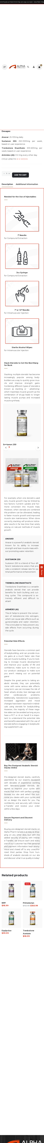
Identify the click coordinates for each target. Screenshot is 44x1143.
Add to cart (20, 175)
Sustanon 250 (9, 141)
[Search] (28, 67)
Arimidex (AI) (8, 155)
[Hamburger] (4, 67)
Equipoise (6, 930)
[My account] (34, 67)
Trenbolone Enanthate (13, 148)
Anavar (5, 137)
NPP (4, 903)
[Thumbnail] (17, 67)
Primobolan (28, 903)
